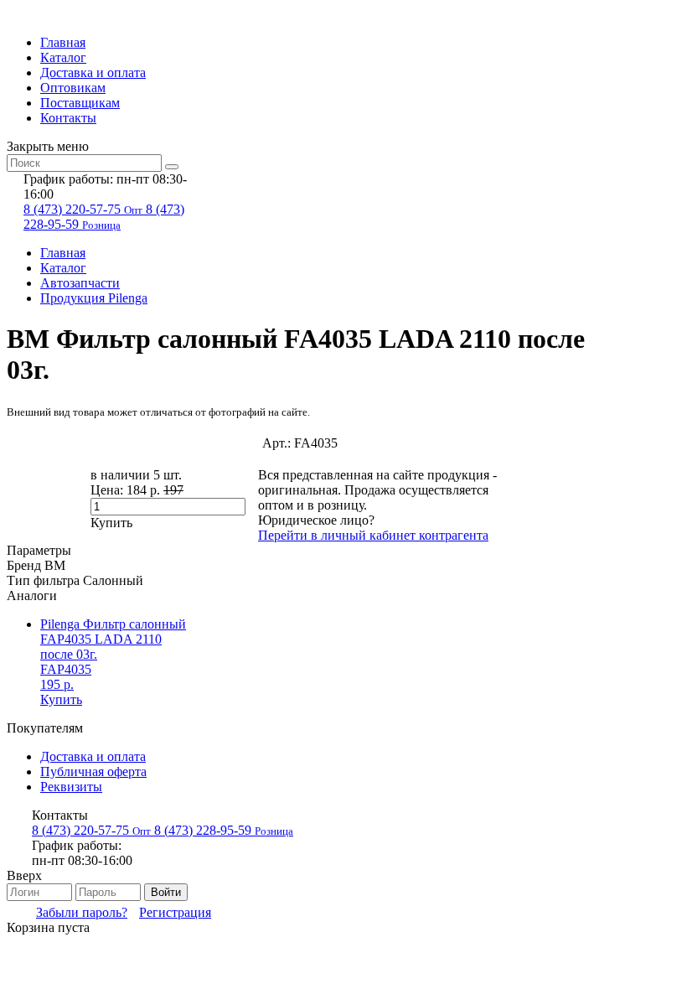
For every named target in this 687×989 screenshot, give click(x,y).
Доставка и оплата (93, 72)
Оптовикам (73, 87)
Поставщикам (80, 103)
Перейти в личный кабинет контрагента (373, 535)
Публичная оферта (93, 771)
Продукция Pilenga (93, 298)
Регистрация (175, 912)
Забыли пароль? (81, 912)
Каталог (63, 57)
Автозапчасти (80, 283)
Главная (62, 42)
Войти (166, 892)
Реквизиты (71, 786)
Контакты (68, 118)
